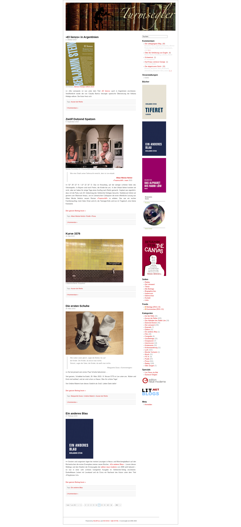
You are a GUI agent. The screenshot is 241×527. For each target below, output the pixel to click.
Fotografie (148, 336)
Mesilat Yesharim (151, 352)
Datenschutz (149, 296)
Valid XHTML (114, 521)
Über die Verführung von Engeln (156, 53)
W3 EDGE (106, 521)
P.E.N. (147, 357)
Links (147, 300)
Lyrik (146, 350)
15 (164, 66)
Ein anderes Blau (77, 413)
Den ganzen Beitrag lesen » (76, 211)
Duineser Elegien (151, 375)
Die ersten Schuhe (77, 306)
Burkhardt (165, 68)
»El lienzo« (106, 91)
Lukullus (164, 55)
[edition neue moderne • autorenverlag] (154, 383)
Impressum (149, 293)
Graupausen (149, 341)
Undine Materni (89, 396)
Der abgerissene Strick (153, 66)
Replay (147, 282)
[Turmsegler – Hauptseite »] (120, 30)
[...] (149, 50)
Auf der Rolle (149, 316)
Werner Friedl (153, 48)
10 (108, 505)
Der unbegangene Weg (153, 44)
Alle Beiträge (149, 289)
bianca (166, 71)
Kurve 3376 (73, 233)
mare (126, 180)
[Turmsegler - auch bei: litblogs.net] (150, 398)
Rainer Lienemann (165, 48)
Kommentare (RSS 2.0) (155, 309)
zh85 (146, 50)
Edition (147, 329)
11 (111, 505)
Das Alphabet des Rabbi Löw (155, 320)
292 (117, 505)
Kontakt (147, 298)
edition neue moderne (109, 467)
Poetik (88, 216)
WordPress (96, 521)
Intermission (149, 343)
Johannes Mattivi (150, 64)
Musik (147, 354)
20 (164, 44)
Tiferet (147, 287)
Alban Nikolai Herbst (124, 178)
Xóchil (170, 55)
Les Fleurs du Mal (151, 372)
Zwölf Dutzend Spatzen (80, 119)
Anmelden (148, 404)
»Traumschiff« (118, 180)
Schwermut (149, 57)
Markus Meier (149, 55)
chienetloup (148, 71)
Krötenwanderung (151, 348)
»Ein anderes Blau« (117, 464)
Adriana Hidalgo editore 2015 (84, 87)
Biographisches (150, 291)
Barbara (147, 68)
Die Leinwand (150, 284)
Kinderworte (149, 345)
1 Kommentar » (72, 222)
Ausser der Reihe (77, 102)
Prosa (94, 216)
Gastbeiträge (149, 339)
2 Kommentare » (72, 494)
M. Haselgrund (149, 59)
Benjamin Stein (149, 46)
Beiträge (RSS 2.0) (153, 307)
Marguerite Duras (77, 396)
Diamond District (151, 323)
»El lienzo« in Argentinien (82, 37)
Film (146, 334)
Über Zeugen (149, 366)
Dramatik (148, 327)
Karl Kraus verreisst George (155, 62)
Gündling (157, 55)
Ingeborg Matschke (162, 46)
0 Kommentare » (72, 108)
